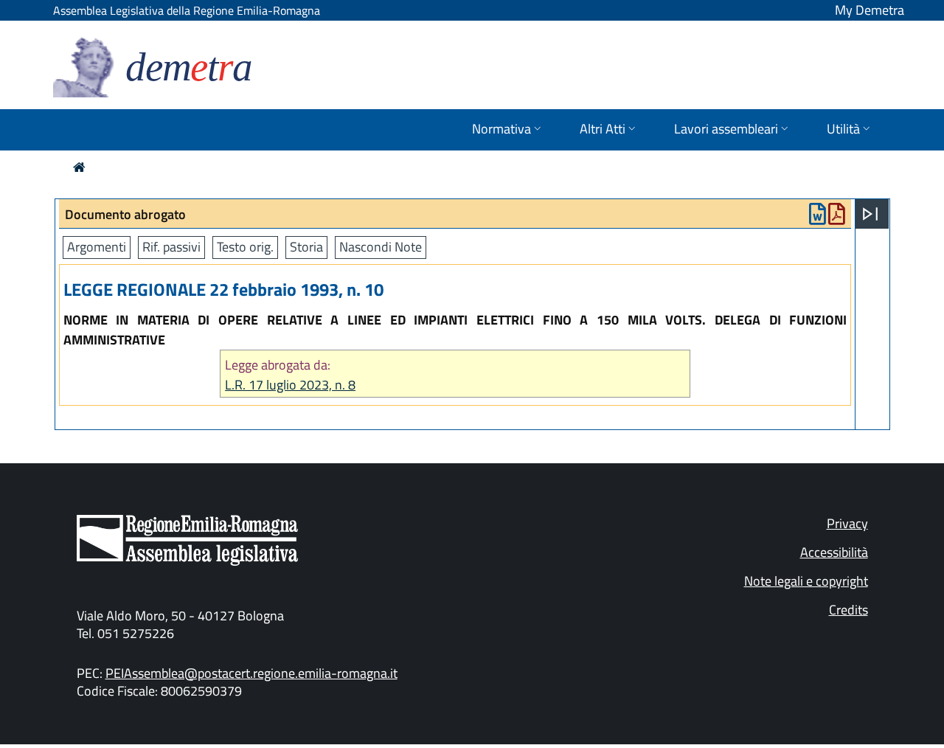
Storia (306, 247)
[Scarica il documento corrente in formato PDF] (836, 217)
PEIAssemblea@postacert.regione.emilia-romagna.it (251, 673)
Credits (848, 610)
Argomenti (96, 247)
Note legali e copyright (806, 581)
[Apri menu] (870, 214)
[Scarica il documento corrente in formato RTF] (817, 217)
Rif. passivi (171, 247)
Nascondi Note (380, 247)
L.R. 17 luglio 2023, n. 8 (290, 385)
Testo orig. (245, 247)
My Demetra (869, 10)
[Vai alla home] (79, 167)
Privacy (847, 523)
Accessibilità (834, 552)
